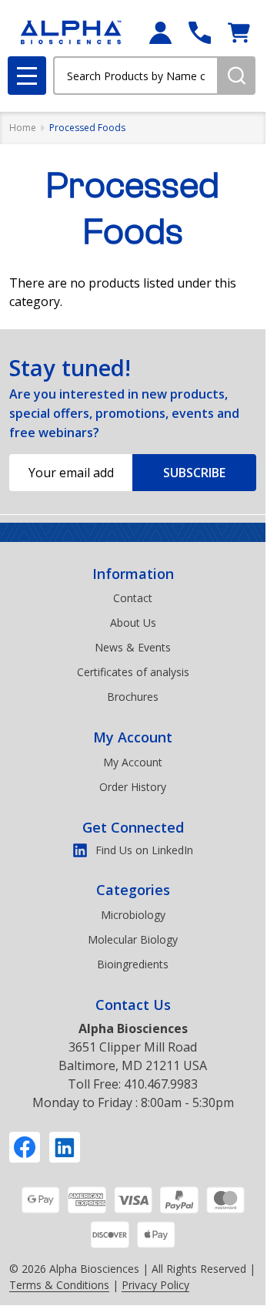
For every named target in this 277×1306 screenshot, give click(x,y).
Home (22, 127)
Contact (132, 598)
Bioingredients (133, 964)
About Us (133, 622)
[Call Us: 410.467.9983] (199, 32)
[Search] (236, 75)
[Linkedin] (64, 1147)
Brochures (133, 696)
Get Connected (133, 827)
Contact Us (133, 1004)
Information (133, 573)
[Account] (160, 32)
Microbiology (133, 914)
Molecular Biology (133, 939)
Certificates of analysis (133, 672)
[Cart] (239, 32)
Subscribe (194, 472)
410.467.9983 (161, 1083)
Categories (133, 889)
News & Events (133, 647)
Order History (132, 786)
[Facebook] (24, 1147)
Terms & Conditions (59, 1284)
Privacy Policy (155, 1284)
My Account (132, 737)
